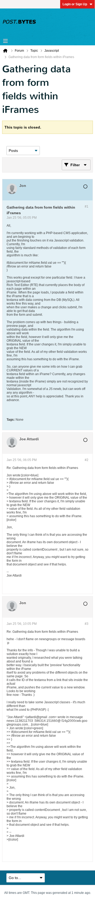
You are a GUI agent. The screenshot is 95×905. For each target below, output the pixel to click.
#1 (86, 206)
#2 (86, 460)
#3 (86, 624)
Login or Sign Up (75, 4)
